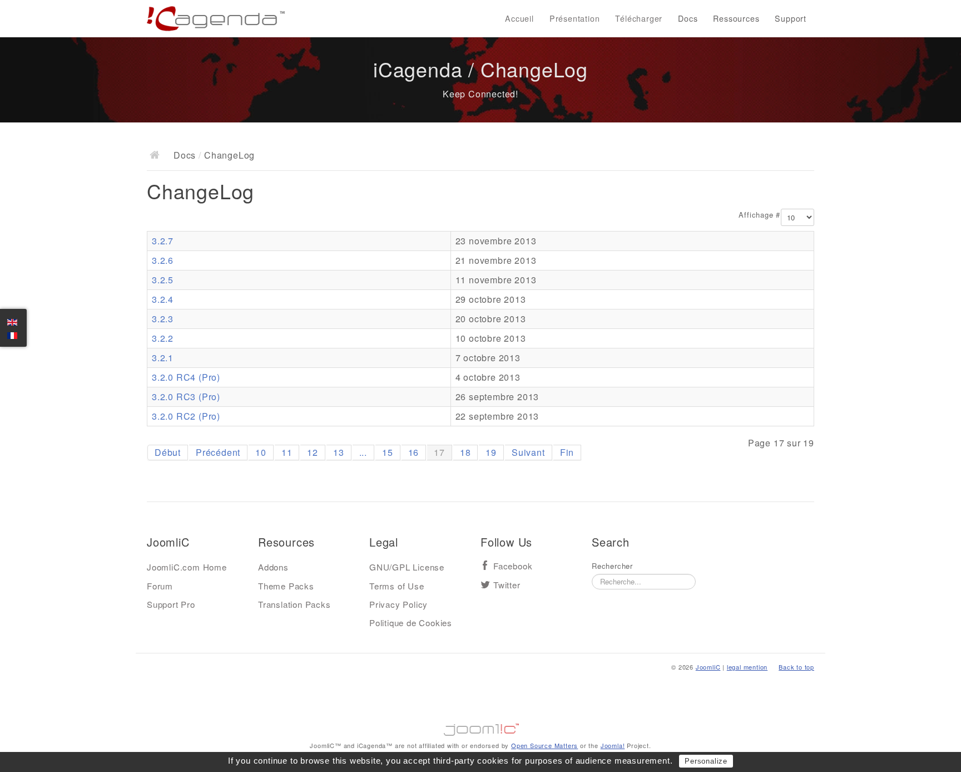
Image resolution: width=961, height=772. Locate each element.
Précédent (218, 452)
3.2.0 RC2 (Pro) (186, 416)
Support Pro (171, 604)
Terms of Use (396, 586)
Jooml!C (480, 727)
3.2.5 (163, 279)
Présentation (574, 18)
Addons (273, 567)
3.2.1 (163, 357)
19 (491, 452)
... (363, 452)
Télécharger (638, 18)
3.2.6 (163, 260)
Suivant (528, 452)
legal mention (747, 666)
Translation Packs (294, 604)
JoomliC (708, 666)
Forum (160, 586)
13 (338, 452)
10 (260, 452)
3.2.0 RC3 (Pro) (186, 396)
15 (387, 452)
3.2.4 (163, 299)
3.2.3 (163, 318)
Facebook (512, 566)
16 (413, 452)
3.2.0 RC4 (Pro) (186, 377)
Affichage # (759, 215)
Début (168, 452)
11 (287, 452)
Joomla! (613, 745)
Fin (567, 452)
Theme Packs (286, 586)
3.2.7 (163, 240)
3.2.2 (163, 338)
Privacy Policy (398, 604)
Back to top (796, 666)
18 (465, 452)
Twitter (507, 585)
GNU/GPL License (406, 567)
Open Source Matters (544, 745)
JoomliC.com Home (187, 567)
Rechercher (612, 566)
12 (312, 452)
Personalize (706, 761)
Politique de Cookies (410, 622)
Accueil (519, 18)
